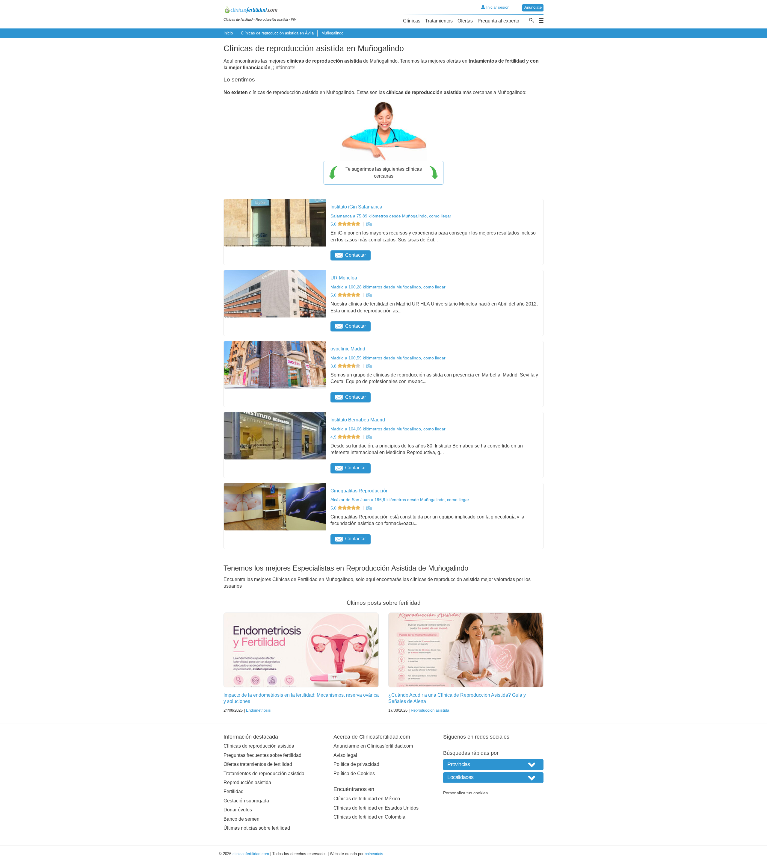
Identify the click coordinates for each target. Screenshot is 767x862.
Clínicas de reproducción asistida (259, 745)
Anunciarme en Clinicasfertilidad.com (373, 745)
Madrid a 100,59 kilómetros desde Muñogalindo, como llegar (388, 358)
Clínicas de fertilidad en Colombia (369, 816)
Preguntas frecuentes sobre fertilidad (262, 755)
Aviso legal (345, 755)
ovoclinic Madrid (347, 348)
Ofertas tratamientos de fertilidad (258, 764)
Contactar (355, 255)
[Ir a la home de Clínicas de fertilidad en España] (260, 10)
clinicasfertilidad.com (250, 854)
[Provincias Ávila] (493, 764)
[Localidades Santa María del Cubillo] (493, 777)
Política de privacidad (356, 764)
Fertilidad (234, 791)
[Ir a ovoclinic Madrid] (368, 366)
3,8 (334, 366)
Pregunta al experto (498, 20)
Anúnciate (533, 7)
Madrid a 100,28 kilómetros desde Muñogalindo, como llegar (388, 287)
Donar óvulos (238, 809)
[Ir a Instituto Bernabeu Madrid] (368, 437)
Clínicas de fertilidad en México (366, 798)
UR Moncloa (343, 277)
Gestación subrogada (246, 800)
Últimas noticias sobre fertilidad (257, 828)
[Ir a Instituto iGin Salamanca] (368, 224)
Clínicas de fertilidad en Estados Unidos (376, 807)
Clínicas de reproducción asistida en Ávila (277, 33)
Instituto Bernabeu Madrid (357, 419)
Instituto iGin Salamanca (356, 206)
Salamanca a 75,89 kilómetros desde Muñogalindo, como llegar (390, 216)
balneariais (374, 854)
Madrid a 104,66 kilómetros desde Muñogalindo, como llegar (388, 429)
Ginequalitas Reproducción (359, 490)
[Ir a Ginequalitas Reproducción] (368, 508)
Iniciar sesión (497, 7)
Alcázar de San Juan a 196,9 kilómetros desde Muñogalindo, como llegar (399, 499)
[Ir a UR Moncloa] (368, 295)
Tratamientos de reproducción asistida (264, 773)
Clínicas (411, 20)
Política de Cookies (354, 773)
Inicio (228, 33)
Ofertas (465, 20)
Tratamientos (439, 20)
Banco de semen (241, 819)
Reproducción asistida (430, 710)
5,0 (334, 224)
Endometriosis (258, 710)
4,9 (334, 437)
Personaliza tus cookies (465, 792)
